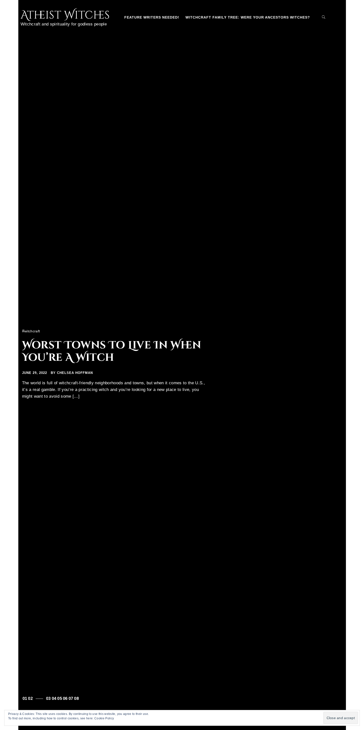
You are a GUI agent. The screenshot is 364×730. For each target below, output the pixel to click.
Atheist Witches (65, 15)
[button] (315, 17)
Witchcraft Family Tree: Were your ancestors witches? (247, 17)
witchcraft (32, 331)
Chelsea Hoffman (75, 373)
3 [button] (49, 698)
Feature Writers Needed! (151, 17)
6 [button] (66, 698)
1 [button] (26, 698)
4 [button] (55, 698)
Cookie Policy (104, 718)
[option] (182, 365)
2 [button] (31, 698)
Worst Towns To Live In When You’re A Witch (111, 351)
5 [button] (61, 698)
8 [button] (78, 698)
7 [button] (72, 698)
